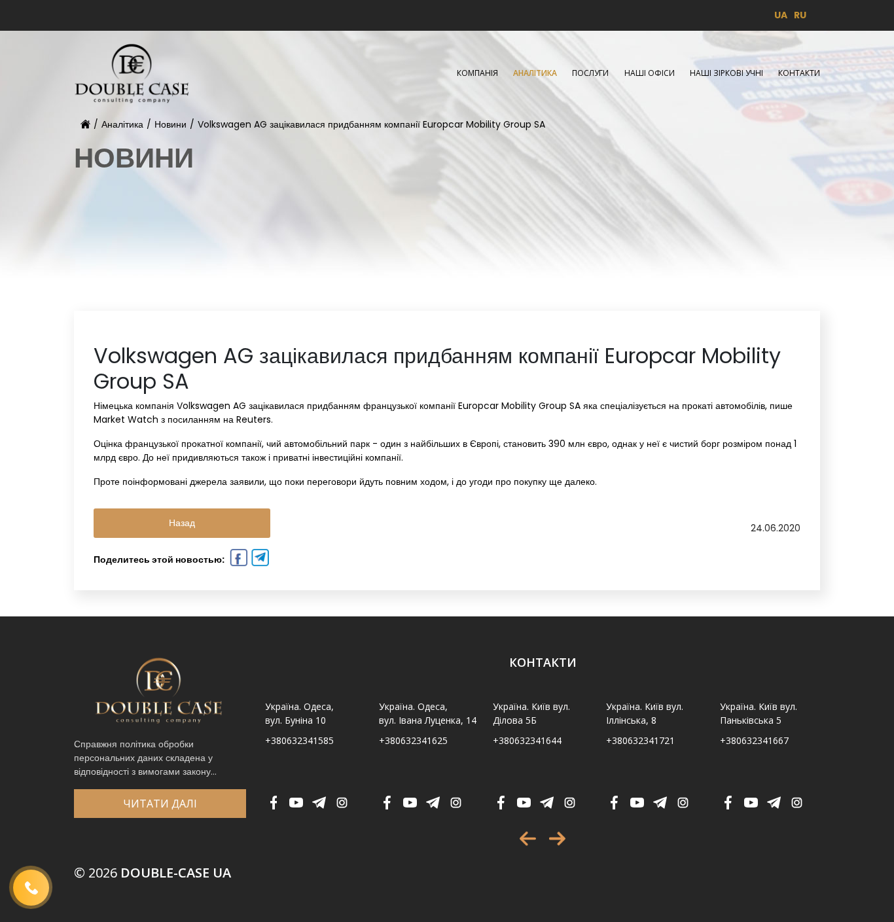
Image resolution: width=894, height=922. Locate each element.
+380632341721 (640, 740)
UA (780, 15)
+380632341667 (754, 740)
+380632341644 (527, 740)
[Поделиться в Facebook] (237, 559)
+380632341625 (413, 740)
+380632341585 (299, 740)
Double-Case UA (152, 872)
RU (800, 15)
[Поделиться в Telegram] (259, 559)
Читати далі (160, 803)
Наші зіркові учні (726, 73)
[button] (528, 838)
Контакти (799, 73)
